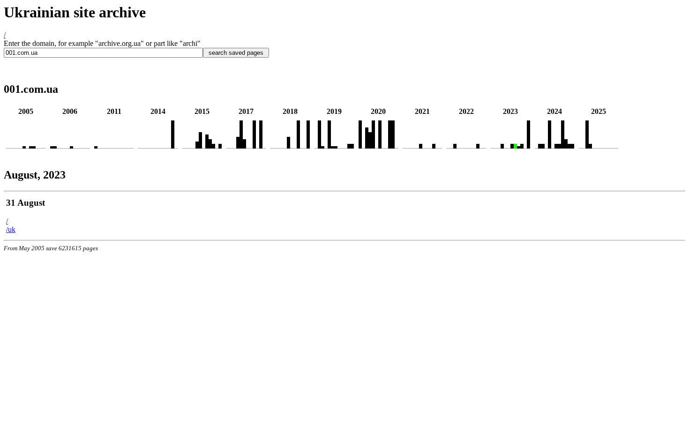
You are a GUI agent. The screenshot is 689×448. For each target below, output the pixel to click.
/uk (10, 229)
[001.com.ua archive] (24, 146)
